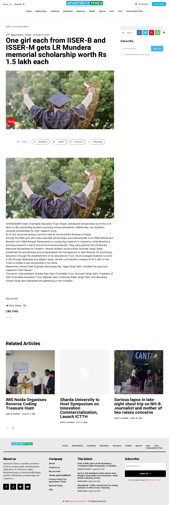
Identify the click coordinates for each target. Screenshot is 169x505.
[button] (20, 4)
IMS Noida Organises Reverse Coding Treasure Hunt (26, 404)
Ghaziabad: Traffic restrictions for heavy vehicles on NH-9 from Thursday (98, 486)
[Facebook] (139, 32)
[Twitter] (145, 32)
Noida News (82, 481)
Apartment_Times (21, 35)
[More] (164, 32)
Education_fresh (21, 26)
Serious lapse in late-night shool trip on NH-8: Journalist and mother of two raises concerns (138, 406)
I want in (143, 474)
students (38, 227)
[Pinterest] (151, 32)
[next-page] (13, 428)
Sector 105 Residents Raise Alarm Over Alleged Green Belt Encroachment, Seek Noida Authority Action (98, 475)
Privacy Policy (145, 54)
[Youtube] (27, 487)
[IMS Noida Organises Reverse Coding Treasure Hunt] (30, 372)
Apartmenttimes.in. (79, 501)
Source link (12, 298)
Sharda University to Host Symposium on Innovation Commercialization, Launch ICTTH (79, 408)
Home (8, 26)
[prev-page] (8, 428)
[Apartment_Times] (8, 35)
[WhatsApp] (157, 32)
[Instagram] (13, 487)
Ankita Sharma (13, 414)
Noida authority (85, 469)
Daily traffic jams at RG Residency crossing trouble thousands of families (97, 464)
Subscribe (157, 48)
